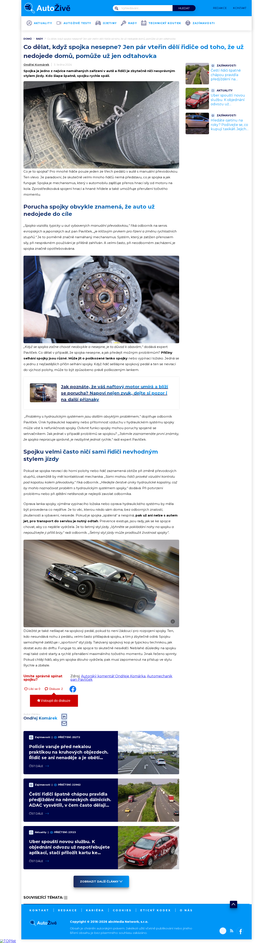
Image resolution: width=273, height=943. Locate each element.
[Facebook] (239, 931)
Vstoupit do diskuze (55, 700)
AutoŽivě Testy (77, 23)
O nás (186, 910)
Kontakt (39, 910)
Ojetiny (110, 23)
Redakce (67, 910)
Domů (27, 38)
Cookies (122, 910)
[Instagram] (222, 931)
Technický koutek (164, 23)
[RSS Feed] (230, 931)
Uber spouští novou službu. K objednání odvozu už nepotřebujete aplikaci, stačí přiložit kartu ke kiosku (228, 106)
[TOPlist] (8, 941)
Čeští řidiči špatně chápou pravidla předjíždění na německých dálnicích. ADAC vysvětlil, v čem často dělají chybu (229, 81)
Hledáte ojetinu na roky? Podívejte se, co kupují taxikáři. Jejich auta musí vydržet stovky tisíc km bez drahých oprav (229, 131)
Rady (132, 23)
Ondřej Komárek (36, 64)
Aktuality (43, 23)
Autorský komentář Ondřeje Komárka (113, 676)
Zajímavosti (204, 23)
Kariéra (95, 910)
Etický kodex (155, 910)
